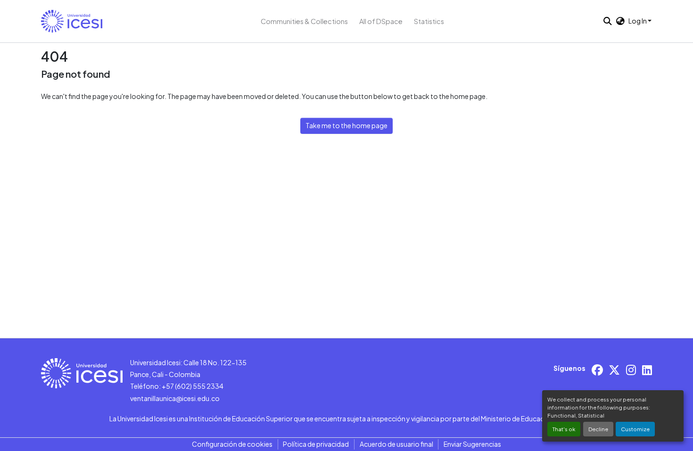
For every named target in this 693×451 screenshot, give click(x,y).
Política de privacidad (316, 444)
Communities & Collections (304, 21)
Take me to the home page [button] (346, 125)
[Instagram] (631, 370)
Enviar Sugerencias (472, 444)
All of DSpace (381, 21)
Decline (598, 429)
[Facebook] (597, 370)
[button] (71, 21)
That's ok (564, 429)
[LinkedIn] (647, 370)
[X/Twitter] (614, 370)
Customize (635, 429)
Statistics (429, 21)
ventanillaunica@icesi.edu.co (175, 398)
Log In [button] (638, 20)
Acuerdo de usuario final (396, 444)
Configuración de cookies (232, 444)
